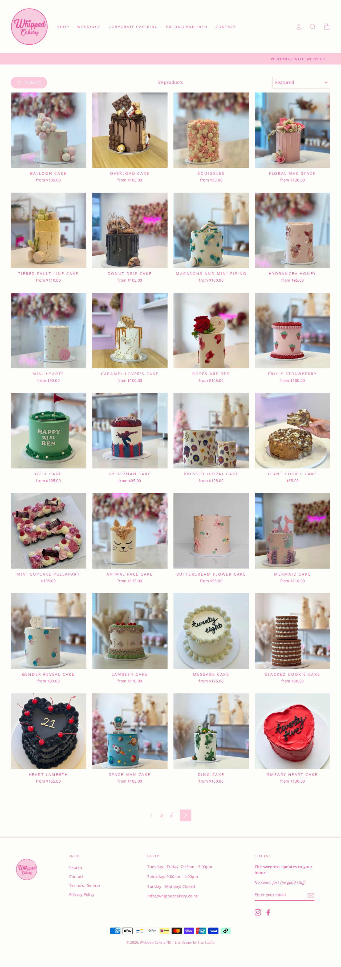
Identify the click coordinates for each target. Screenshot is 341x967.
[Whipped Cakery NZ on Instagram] (258, 912)
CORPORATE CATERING (133, 26)
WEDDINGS (89, 26)
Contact (76, 876)
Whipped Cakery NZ (155, 942)
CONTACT (226, 26)
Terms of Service (84, 885)
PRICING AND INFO (187, 26)
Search (75, 867)
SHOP (63, 26)
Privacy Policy (82, 894)
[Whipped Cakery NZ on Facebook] (268, 912)
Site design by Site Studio (194, 942)
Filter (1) (33, 82)
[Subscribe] (310, 895)
